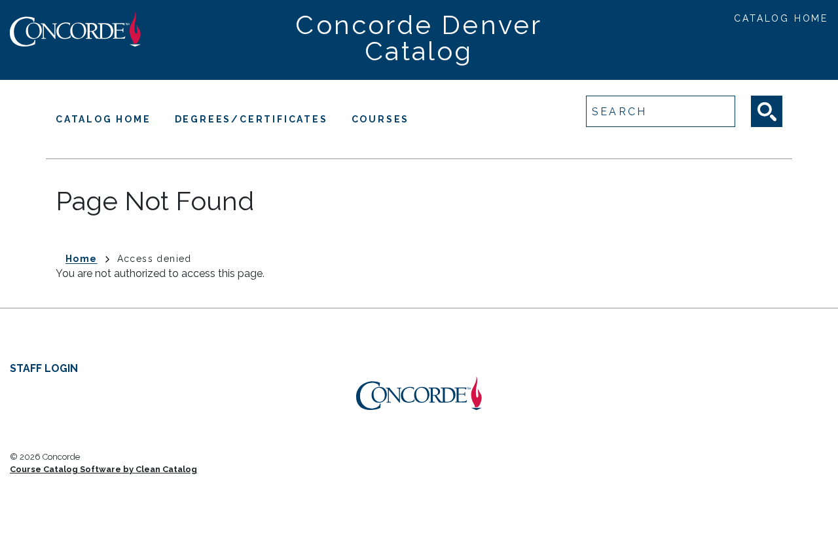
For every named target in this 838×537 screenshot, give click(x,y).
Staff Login (44, 368)
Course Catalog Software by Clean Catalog (103, 469)
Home (81, 258)
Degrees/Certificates (251, 119)
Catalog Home (781, 18)
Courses (381, 119)
